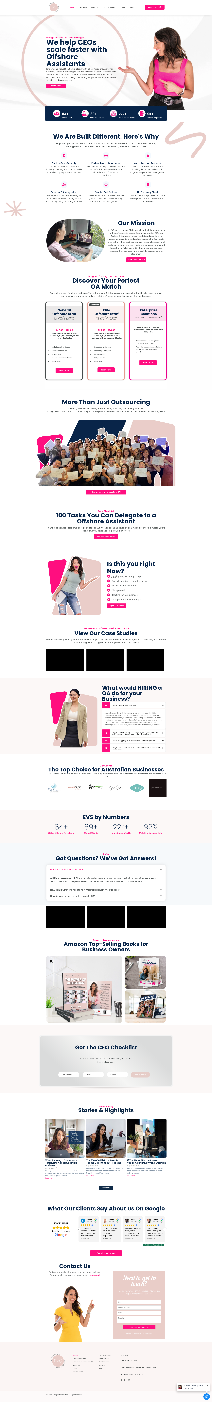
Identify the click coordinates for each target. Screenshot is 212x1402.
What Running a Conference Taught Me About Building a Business (61, 1163)
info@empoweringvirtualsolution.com (141, 1367)
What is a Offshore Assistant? (66, 869)
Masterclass (104, 1358)
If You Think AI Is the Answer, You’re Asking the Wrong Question (146, 1161)
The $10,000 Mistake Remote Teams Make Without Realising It (104, 1161)
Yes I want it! (140, 1075)
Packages (83, 7)
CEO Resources (109, 7)
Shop (132, 7)
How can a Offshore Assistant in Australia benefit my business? (85, 889)
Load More (106, 1187)
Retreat (102, 1365)
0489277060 (132, 1360)
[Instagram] (129, 1380)
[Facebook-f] (122, 1380)
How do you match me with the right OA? (72, 896)
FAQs (75, 1368)
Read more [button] (85, 1239)
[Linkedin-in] (125, 1380)
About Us (94, 7)
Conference (104, 1362)
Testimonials (78, 1372)
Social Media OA (79, 1358)
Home (72, 7)
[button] (106, 870)
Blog (123, 7)
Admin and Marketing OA (83, 1362)
